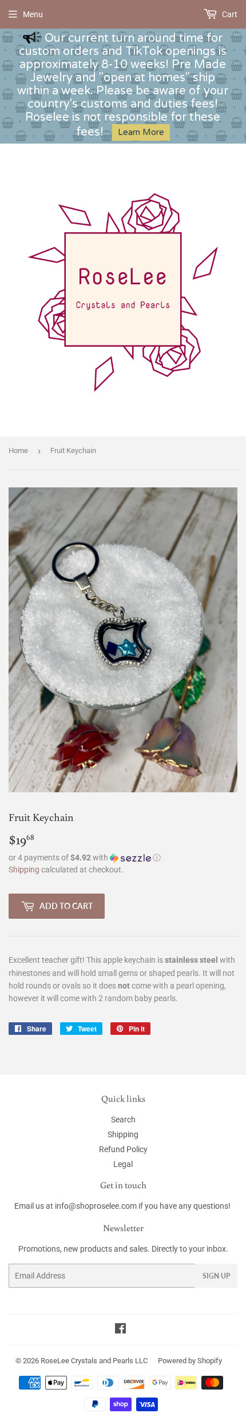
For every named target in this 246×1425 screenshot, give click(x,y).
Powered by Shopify (190, 1360)
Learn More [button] (141, 132)
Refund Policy (123, 1149)
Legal (123, 1164)
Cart (228, 14)
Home (18, 450)
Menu (33, 14)
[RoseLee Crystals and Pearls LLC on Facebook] (120, 1330)
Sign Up (216, 1276)
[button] (123, 857)
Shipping (24, 869)
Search (123, 1119)
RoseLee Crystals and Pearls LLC (94, 1360)
